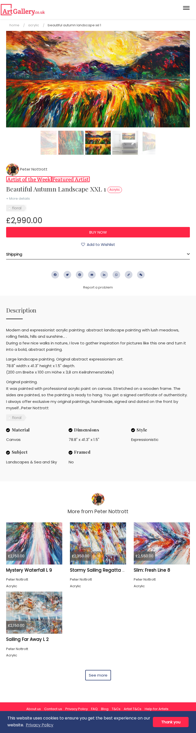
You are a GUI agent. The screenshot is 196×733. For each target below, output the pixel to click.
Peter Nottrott (33, 169)
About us (33, 708)
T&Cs (116, 708)
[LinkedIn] (104, 275)
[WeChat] (141, 275)
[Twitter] (67, 275)
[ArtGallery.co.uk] (23, 9)
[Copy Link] (128, 275)
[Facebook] (55, 275)
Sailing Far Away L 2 (27, 639)
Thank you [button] (170, 722)
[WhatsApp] (116, 275)
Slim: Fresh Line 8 (152, 570)
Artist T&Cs (132, 708)
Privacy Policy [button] (39, 725)
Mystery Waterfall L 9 (29, 570)
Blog (104, 708)
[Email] (92, 275)
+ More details (18, 198)
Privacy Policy (76, 708)
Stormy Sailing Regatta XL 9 (100, 570)
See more (98, 675)
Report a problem (98, 287)
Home (14, 25)
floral (16, 208)
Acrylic (33, 25)
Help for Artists (156, 708)
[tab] (98, 254)
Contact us (53, 708)
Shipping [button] (14, 254)
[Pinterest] (79, 275)
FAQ (94, 708)
